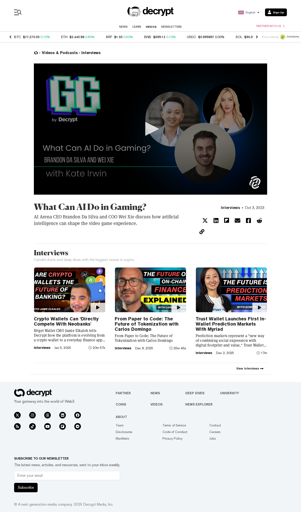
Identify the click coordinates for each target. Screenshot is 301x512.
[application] (150, 129)
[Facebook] (77, 415)
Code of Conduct (174, 432)
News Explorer (199, 404)
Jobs (212, 438)
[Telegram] (77, 426)
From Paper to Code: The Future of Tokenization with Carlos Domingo (146, 324)
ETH (64, 37)
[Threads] (47, 415)
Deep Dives (194, 393)
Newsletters (171, 26)
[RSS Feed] (17, 426)
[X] (17, 415)
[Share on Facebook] (248, 220)
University (229, 393)
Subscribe (26, 487)
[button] (150, 128)
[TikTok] (32, 426)
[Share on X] (205, 220)
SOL (239, 37)
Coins (121, 404)
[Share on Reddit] (259, 220)
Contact (215, 425)
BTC (17, 37)
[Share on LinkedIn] (216, 220)
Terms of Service (174, 425)
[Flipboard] (62, 426)
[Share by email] (237, 220)
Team (120, 425)
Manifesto (122, 438)
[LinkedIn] (62, 415)
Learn (136, 26)
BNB (147, 37)
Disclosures (124, 432)
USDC (191, 37)
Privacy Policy (172, 438)
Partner (123, 393)
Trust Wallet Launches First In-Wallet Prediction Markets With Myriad (231, 324)
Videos (151, 26)
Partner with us (268, 26)
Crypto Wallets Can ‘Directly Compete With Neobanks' (66, 321)
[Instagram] (32, 415)
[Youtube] (47, 426)
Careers (215, 432)
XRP (109, 37)
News (123, 26)
